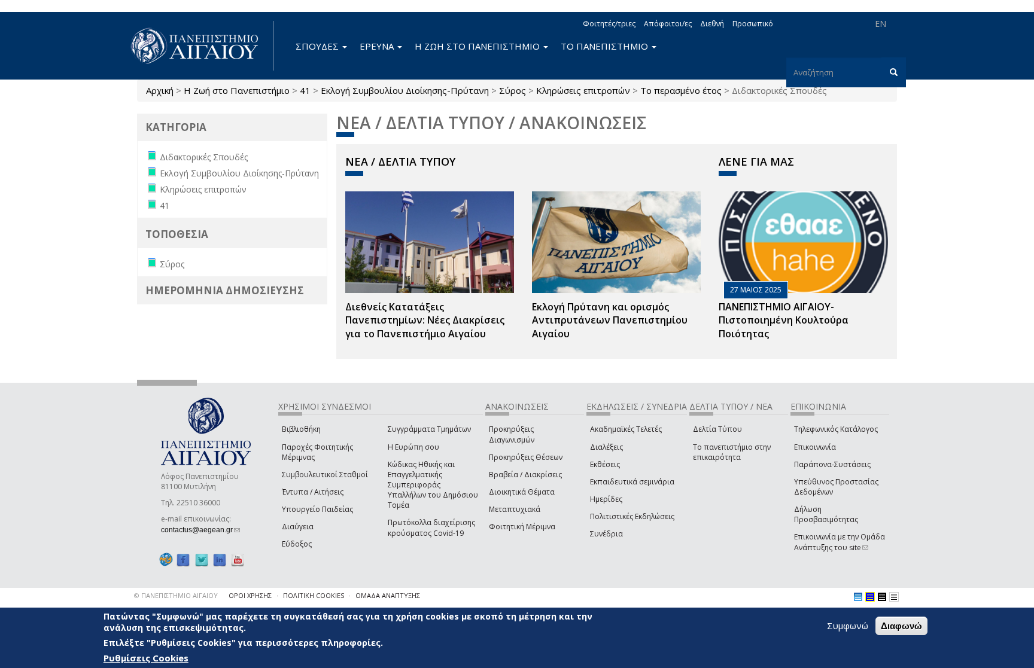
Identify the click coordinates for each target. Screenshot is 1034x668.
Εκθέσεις (605, 464)
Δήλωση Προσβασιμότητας (826, 514)
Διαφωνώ (901, 626)
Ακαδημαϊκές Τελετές (626, 429)
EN (880, 23)
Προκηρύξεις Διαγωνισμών (511, 434)
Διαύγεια (298, 526)
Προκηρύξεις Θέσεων (525, 457)
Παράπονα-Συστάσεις (832, 464)
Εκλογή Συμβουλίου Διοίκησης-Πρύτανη (405, 90)
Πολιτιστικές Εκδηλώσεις (632, 516)
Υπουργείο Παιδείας (317, 509)
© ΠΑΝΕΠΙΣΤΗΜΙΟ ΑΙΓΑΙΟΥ (176, 595)
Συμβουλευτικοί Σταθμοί (325, 474)
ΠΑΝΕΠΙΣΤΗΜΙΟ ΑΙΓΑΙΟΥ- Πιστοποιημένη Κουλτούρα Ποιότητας (784, 320)
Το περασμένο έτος (681, 90)
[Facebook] (183, 559)
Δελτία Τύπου (717, 429)
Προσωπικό (752, 24)
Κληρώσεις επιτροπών (583, 90)
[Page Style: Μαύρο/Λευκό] (894, 597)
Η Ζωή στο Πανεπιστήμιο (237, 90)
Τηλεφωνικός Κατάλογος (836, 429)
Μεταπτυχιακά (514, 509)
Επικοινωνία (815, 447)
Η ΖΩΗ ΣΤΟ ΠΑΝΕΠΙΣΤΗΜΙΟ (478, 46)
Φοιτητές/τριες (609, 24)
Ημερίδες (606, 499)
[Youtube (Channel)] (237, 559)
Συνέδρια (606, 534)
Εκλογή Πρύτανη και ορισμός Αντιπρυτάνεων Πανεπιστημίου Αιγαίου (610, 320)
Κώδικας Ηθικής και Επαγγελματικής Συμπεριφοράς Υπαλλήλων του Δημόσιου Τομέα (433, 485)
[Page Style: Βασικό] (858, 597)
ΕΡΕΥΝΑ (378, 46)
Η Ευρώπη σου (413, 447)
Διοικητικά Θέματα (522, 492)
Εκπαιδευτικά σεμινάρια (632, 482)
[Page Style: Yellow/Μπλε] (870, 597)
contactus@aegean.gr (200, 530)
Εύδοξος (297, 544)
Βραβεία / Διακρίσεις (525, 474)
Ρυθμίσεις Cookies (146, 658)
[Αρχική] (201, 46)
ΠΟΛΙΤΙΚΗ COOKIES (313, 595)
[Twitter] (201, 559)
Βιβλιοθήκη (301, 429)
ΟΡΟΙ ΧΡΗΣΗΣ (250, 595)
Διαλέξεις (606, 447)
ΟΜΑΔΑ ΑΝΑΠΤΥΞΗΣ (387, 595)
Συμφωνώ (847, 626)
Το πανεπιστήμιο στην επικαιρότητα (732, 452)
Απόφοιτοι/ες (668, 24)
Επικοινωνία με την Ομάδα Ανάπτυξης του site (839, 542)
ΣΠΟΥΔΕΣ (318, 46)
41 (305, 90)
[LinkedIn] (219, 559)
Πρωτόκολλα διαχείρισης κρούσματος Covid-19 (431, 527)
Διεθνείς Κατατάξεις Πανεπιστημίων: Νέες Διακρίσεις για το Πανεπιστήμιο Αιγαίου (424, 320)
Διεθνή (712, 24)
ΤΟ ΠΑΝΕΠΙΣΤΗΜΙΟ (605, 46)
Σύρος (512, 90)
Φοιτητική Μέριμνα (522, 526)
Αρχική (160, 90)
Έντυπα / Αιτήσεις (312, 492)
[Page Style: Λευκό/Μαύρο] (882, 597)
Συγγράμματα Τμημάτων (429, 429)
